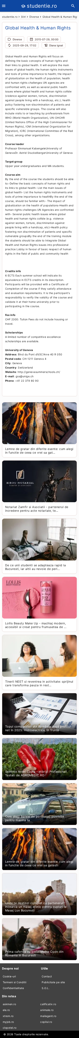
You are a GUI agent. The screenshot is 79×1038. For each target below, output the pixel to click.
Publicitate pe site (53, 982)
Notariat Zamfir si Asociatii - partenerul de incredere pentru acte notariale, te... (36, 508)
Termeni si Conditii (14, 982)
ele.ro (6, 1010)
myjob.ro (8, 1021)
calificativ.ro (48, 1004)
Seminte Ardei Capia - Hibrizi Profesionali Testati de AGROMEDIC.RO (36, 773)
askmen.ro (9, 1004)
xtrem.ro (8, 1016)
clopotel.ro (10, 1027)
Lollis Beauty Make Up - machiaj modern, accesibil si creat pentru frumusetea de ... (36, 625)
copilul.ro (46, 1021)
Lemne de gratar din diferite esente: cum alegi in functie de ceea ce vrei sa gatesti (39, 863)
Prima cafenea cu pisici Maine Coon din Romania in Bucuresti (34, 953)
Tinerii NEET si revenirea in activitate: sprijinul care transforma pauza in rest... (39, 683)
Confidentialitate (13, 988)
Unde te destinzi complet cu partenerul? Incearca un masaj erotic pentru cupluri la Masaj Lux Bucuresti (36, 906)
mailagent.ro (48, 1016)
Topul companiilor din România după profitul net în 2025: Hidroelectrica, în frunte (38, 728)
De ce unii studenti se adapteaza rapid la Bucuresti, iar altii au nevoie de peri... (35, 567)
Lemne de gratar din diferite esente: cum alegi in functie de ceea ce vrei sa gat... (39, 450)
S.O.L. (45, 988)
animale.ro (46, 1010)
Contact (47, 976)
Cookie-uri (9, 976)
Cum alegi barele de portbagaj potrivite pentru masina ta (34, 818)
